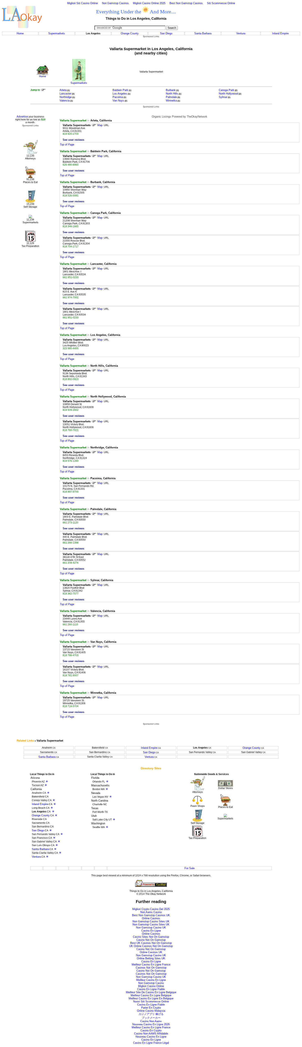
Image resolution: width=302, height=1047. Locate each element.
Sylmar (223, 97)
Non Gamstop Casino (151, 983)
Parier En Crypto (151, 1007)
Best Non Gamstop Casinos (186, 3)
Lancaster (65, 93)
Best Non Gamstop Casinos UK (151, 915)
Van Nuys (118, 100)
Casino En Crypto (151, 1030)
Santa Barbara (202, 33)
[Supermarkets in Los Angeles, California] (78, 80)
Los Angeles (120, 93)
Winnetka (171, 100)
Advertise (22, 116)
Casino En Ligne (151, 930)
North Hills (172, 93)
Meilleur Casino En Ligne (151, 979)
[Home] (42, 73)
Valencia (65, 100)
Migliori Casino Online (151, 986)
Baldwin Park (120, 90)
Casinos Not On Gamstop (151, 967)
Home (20, 33)
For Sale (189, 868)
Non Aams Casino (151, 912)
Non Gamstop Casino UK (151, 927)
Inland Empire (280, 33)
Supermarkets (56, 33)
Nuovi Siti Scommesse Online (151, 1001)
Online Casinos (151, 918)
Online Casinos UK (151, 952)
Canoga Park (226, 90)
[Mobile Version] (55, 804)
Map (100, 125)
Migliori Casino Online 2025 (149, 3)
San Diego (166, 33)
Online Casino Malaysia (151, 1010)
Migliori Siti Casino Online (82, 3)
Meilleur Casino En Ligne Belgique (151, 995)
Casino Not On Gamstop (151, 939)
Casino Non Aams (151, 1021)
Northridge (66, 97)
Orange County (130, 33)
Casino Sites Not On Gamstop (151, 936)
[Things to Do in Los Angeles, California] (22, 30)
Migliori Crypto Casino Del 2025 (151, 909)
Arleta (63, 90)
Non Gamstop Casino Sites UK (151, 921)
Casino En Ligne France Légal (151, 1042)
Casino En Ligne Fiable (151, 989)
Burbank (171, 90)
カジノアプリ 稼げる (151, 1014)
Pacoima (118, 97)
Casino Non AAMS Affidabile (151, 1033)
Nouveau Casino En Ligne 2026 (151, 1024)
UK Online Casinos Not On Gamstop (151, 946)
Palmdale (171, 97)
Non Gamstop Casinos (115, 3)
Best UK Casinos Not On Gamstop (151, 942)
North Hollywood (228, 93)
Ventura (240, 33)
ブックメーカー (151, 1017)
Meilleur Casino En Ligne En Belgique (151, 998)
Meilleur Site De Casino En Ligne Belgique (151, 992)
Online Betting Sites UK (151, 958)
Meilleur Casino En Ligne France (151, 964)
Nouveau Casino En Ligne (151, 1036)
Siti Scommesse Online (221, 3)
